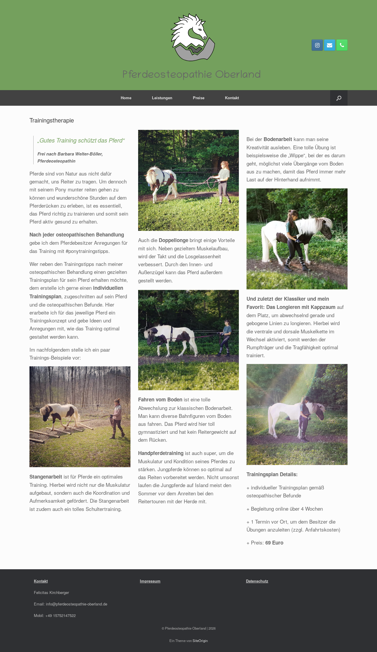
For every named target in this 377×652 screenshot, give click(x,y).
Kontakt (232, 98)
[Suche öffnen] (339, 98)
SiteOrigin (200, 640)
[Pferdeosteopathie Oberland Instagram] (317, 45)
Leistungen (162, 98)
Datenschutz (257, 581)
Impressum (150, 581)
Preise (198, 98)
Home (126, 98)
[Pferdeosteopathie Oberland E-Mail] (329, 45)
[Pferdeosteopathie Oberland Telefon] (342, 45)
